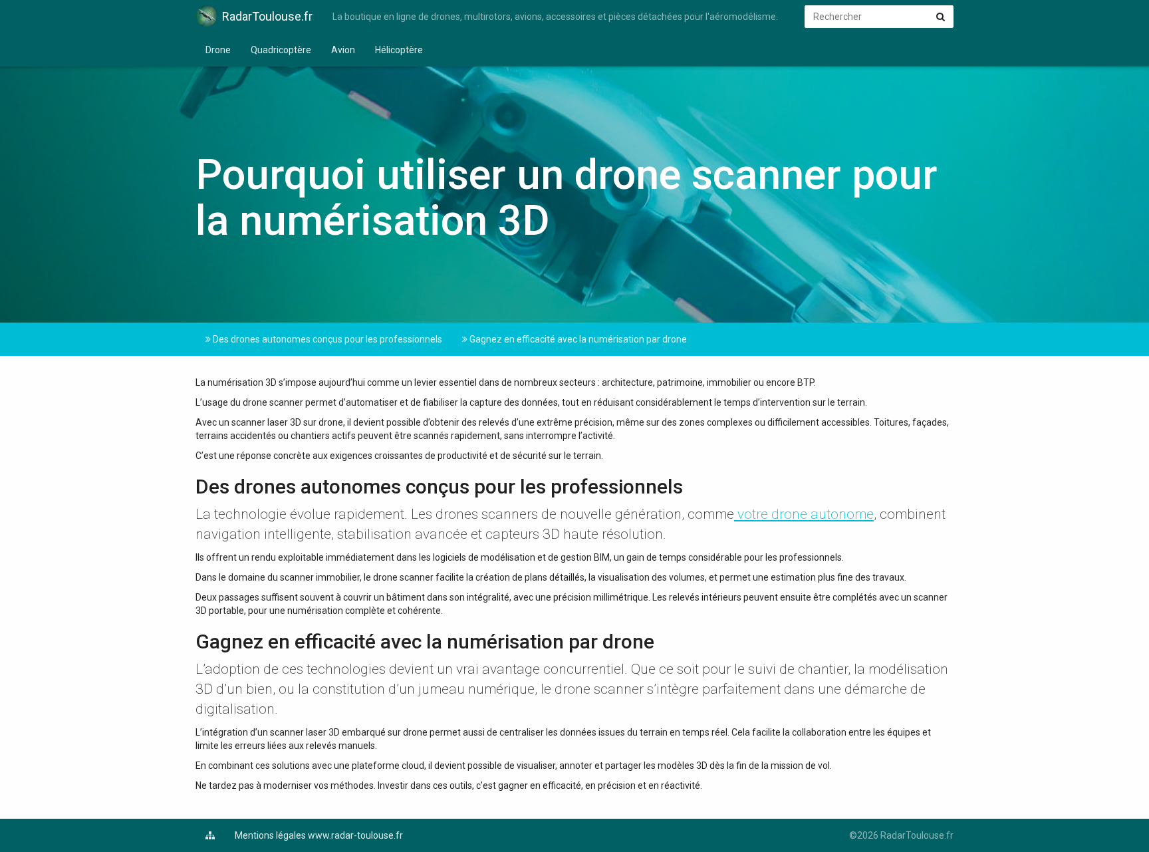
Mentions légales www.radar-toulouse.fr (319, 835)
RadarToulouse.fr (267, 16)
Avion (343, 50)
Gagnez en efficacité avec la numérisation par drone (577, 339)
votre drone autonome (804, 514)
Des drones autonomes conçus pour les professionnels (326, 339)
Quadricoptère (281, 50)
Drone (218, 50)
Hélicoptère (399, 50)
